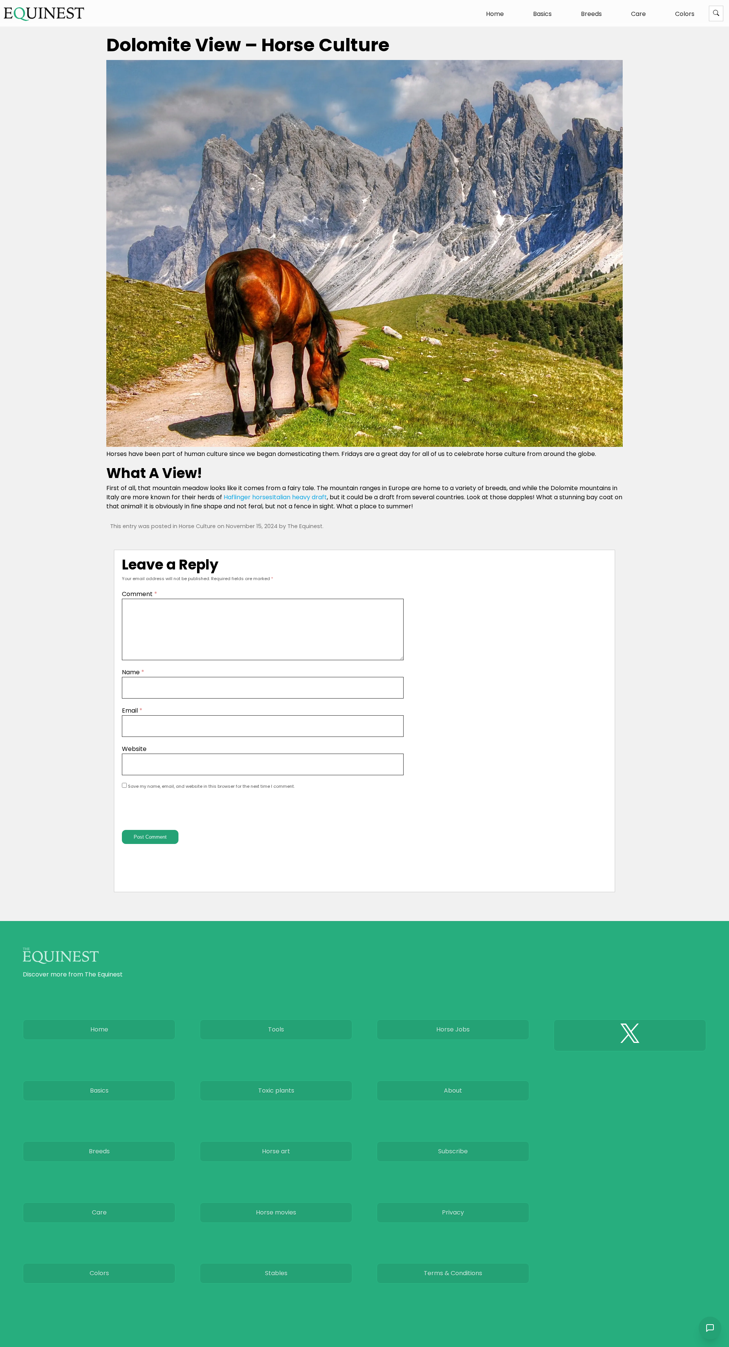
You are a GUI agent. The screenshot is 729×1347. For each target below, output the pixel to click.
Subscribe (453, 1151)
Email (132, 710)
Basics (542, 13)
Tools (276, 1029)
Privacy (453, 1212)
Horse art (276, 1151)
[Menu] (716, 13)
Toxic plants (276, 1090)
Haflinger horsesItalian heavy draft (275, 497)
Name (133, 672)
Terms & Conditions (453, 1273)
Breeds (591, 13)
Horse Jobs (453, 1029)
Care (638, 13)
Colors (684, 13)
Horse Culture (197, 526)
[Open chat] (710, 1328)
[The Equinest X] (630, 1035)
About (453, 1090)
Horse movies (276, 1212)
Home (495, 13)
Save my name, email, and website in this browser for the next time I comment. (211, 786)
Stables (276, 1273)
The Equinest (304, 526)
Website (134, 748)
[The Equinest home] (44, 14)
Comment (139, 594)
